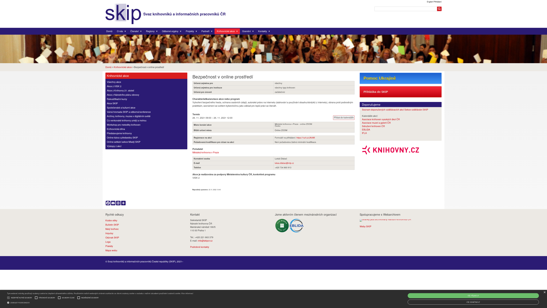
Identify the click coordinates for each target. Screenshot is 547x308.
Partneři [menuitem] (204, 32)
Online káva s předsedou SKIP (122, 137)
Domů (108, 67)
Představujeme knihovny (119, 133)
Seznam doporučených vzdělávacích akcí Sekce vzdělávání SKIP (395, 109)
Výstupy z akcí (114, 146)
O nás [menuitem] (119, 32)
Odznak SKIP (112, 237)
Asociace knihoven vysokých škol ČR (381, 119)
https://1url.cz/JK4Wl (305, 137)
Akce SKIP (112, 103)
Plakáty (109, 246)
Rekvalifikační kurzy (117, 99)
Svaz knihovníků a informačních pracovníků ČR (184, 14)
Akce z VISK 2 (114, 86)
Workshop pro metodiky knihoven (123, 124)
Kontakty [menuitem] (261, 32)
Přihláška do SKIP (376, 91)
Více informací (187, 293)
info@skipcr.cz (205, 240)
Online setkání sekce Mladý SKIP (123, 141)
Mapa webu (111, 250)
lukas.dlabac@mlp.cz (284, 163)
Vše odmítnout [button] (473, 302)
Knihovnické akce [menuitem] (225, 32)
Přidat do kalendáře (344, 117)
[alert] (273, 299)
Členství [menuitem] (133, 32)
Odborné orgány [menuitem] (169, 32)
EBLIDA (366, 129)
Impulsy (109, 233)
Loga (108, 241)
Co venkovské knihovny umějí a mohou (126, 120)
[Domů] (124, 14)
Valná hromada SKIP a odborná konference (129, 112)
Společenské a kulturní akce (121, 107)
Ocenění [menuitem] (245, 32)
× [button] (544, 292)
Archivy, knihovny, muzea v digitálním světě (128, 116)
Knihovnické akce (123, 67)
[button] (100, 302)
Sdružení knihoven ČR (373, 126)
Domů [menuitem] (109, 31)
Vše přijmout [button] (473, 296)
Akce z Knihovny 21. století (120, 90)
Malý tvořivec (112, 229)
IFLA (364, 133)
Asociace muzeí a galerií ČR (376, 122)
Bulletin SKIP (112, 224)
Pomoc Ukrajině (380, 78)
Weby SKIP (365, 226)
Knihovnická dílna (116, 129)
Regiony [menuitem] (149, 32)
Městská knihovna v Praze (205, 152)
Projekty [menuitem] (188, 32)
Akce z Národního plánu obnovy (123, 94)
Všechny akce (114, 82)
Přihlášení (437, 1)
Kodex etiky (111, 220)
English (430, 1)
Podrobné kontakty (199, 247)
